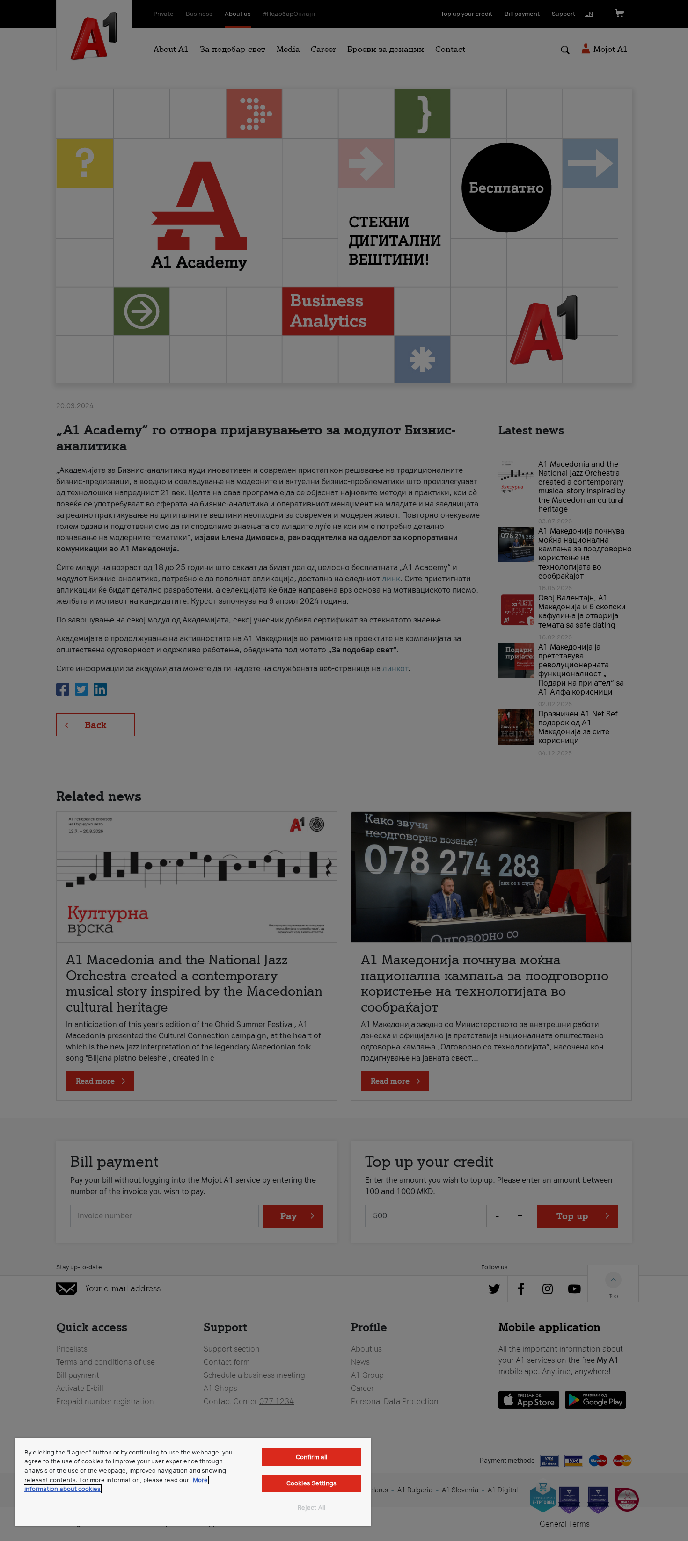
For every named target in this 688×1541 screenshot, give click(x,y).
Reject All (311, 1507)
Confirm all (311, 1457)
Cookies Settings (311, 1483)
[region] (193, 1482)
